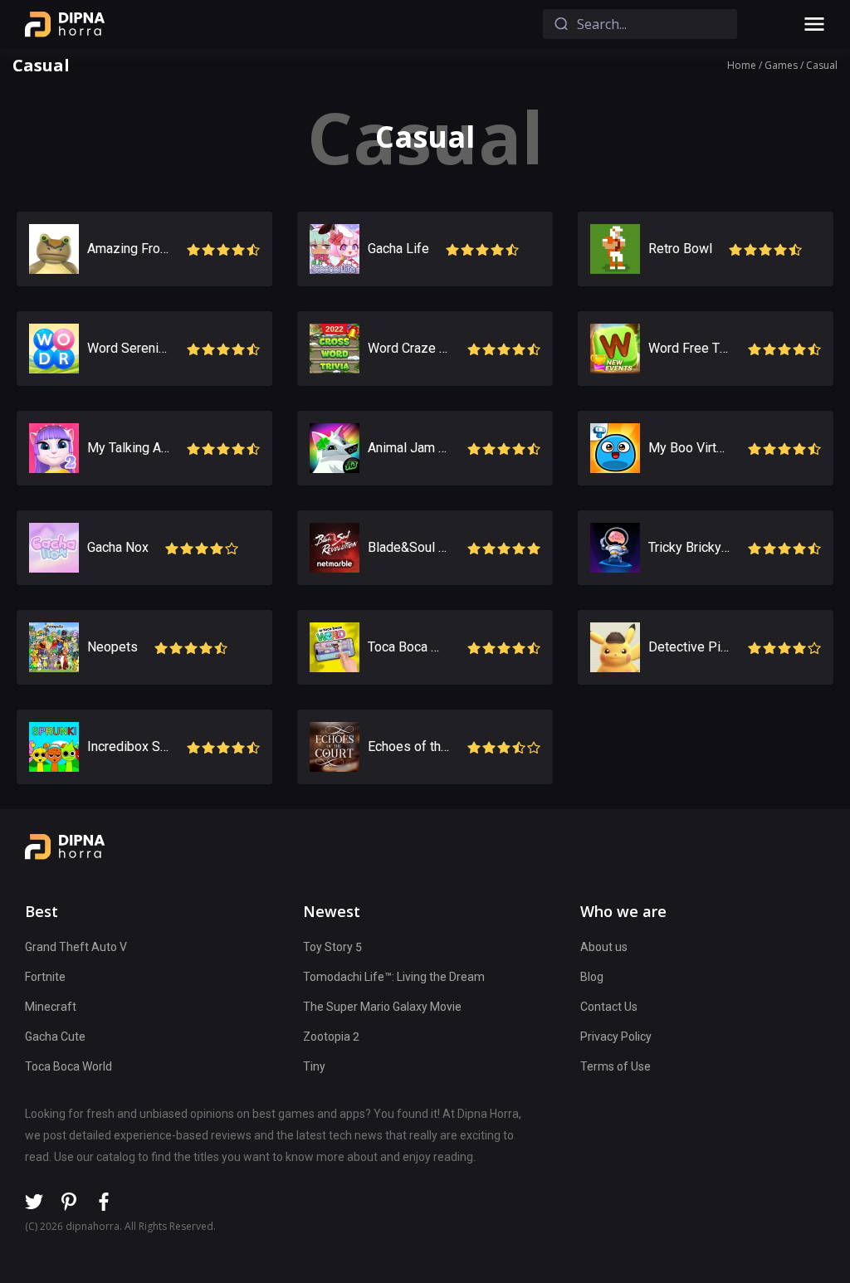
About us (604, 947)
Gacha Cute (55, 1036)
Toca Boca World (68, 1066)
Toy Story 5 (332, 947)
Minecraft (50, 1006)
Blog (591, 976)
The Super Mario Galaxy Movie (382, 1006)
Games (781, 65)
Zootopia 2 (331, 1036)
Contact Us (609, 1006)
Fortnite (45, 976)
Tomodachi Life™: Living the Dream (394, 976)
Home (741, 65)
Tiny (314, 1066)
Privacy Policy (616, 1036)
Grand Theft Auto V (76, 947)
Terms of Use (615, 1066)
